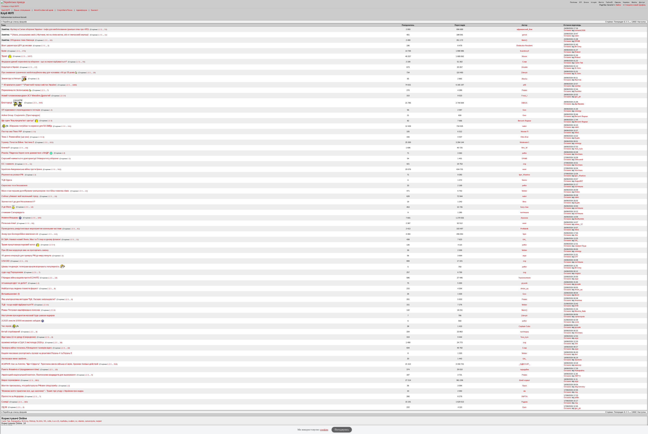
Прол (524, 386)
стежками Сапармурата (13, 212)
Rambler (578, 91)
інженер (578, 365)
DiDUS (524, 103)
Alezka (524, 79)
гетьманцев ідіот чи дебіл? (15, 283)
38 (61, 342)
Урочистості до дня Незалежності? (18, 201)
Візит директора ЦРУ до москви (17, 45)
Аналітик (578, 300)
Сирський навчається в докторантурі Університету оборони (30, 158)
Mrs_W (524, 148)
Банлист (94, 10)
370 (23, 51)
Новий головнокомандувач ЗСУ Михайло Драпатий (26, 95)
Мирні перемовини (11, 380)
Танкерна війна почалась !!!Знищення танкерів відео (27, 348)
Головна (5, 6)
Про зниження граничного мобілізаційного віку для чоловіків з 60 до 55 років (38, 72)
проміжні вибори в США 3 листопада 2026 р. (23, 342)
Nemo (524, 180)
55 (84, 62)
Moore (524, 56)
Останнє (567, 30)
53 (105, 29)
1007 (30, 56)
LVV (576, 257)
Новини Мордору (10, 217)
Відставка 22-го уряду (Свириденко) (19, 337)
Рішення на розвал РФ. (13, 174)
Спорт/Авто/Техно (64, 10)
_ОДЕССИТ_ (524, 364)
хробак (577, 86)
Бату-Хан (524, 207)
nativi (577, 36)
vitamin (81, 421)
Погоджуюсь (342, 429)
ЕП (580, 2)
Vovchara (578, 154)
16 (55, 196)
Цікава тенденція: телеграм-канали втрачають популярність (31, 266)
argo (524, 256)
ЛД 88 (4, 407)
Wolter (524, 191)
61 (78, 229)
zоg (524, 164)
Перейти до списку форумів (15, 22)
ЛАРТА (577, 376)
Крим (4, 51)
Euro (524, 407)
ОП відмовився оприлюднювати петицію (21, 110)
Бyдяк (577, 138)
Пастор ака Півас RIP (12, 131)
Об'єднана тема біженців (22, 40)
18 (68, 348)
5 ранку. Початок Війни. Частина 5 (18, 142)
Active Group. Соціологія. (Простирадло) (21, 115)
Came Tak (579, 63)
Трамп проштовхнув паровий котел (19, 244)
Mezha (634, 2)
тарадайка (524, 369)
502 (59, 169)
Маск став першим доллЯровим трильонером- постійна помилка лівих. (35, 191)
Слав (524, 62)
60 (33, 223)
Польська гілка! (9, 223)
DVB (576, 306)
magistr (578, 273)
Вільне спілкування (22, 10)
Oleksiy (32, 421)
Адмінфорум (81, 10)
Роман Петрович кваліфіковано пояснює (21, 310)
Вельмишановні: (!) (11, 294)
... (630, 22)
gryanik (524, 283)
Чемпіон (626, 2)
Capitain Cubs (524, 326)
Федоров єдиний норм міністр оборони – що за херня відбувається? (34, 62)
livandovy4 (524, 51)
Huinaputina (579, 370)
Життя (601, 2)
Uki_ (524, 239)
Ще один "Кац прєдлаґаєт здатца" (18, 120)
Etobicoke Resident (524, 46)
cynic (577, 322)
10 (56, 369)
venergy (578, 111)
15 (56, 278)
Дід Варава (579, 104)
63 (51, 40)
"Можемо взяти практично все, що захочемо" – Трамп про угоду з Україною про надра (42, 391)
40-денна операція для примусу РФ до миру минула (26, 255)
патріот (99, 421)
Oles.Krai (524, 137)
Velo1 (577, 133)
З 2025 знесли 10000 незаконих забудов (21, 321)
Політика (573, 2)
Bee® (577, 295)
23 (26, 261)
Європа (618, 2)
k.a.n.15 (55, 421)
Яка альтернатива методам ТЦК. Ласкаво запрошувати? (29, 299)
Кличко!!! (6, 148)
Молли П (524, 132)
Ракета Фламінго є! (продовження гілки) (20, 369)
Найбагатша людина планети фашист (20, 288)
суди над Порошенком (12, 272)
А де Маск (6, 207)
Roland (577, 52)
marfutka (63, 421)
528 (115, 364)
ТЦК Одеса (7, 180)
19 (94, 73)
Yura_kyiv (579, 149)
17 (35, 67)
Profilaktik (524, 229)
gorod (524, 35)
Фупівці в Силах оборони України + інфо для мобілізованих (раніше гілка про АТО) (49, 29)
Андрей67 (579, 181)
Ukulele (524, 67)
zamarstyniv (580, 316)
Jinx (576, 235)
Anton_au (524, 288)
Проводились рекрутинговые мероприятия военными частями (31, 228)
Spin (524, 234)
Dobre (577, 192)
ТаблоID (609, 2)
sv (76, 421)
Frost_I (524, 96)
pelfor (524, 153)
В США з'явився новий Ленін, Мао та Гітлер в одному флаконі (31, 239)
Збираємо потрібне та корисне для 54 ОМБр (30, 126)
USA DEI (5, 261)
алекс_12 (579, 224)
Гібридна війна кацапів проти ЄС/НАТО (20, 278)
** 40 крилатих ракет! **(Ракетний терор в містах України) (29, 85)
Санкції (5, 402)
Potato (524, 90)
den (576, 354)
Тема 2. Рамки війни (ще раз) (15, 137)
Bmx (524, 202)
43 (26, 148)
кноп (524, 169)
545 (40, 103)
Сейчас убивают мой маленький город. (20, 196)
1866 (74, 85)
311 (69, 126)
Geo (524, 110)
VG (45, 421)
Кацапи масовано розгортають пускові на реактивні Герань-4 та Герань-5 (37, 353)
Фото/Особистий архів (43, 10)
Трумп (5, 56)
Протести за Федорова (13, 396)
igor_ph (578, 97)
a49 (524, 85)
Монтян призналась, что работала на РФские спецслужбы (30, 385)
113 (55, 234)
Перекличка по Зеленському (15, 90)
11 (105, 35)
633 (51, 142)
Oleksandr (579, 159)
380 (25, 402)
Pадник (524, 402)
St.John (578, 68)
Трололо (578, 360)
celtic (49, 421)
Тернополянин (524, 278)
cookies (324, 429)
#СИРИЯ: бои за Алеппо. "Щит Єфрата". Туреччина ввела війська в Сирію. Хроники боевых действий (50, 364)
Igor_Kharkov (524, 175)
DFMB (577, 41)
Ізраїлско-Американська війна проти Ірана (22, 169)
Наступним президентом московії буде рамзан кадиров (28, 315)
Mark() (524, 40)
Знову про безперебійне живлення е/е (20, 234)
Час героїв (7, 326)
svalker (71, 421)
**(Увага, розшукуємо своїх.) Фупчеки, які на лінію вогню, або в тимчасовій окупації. (49, 35)
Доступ (642, 2)
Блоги (586, 2)
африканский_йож (524, 29)
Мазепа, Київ (580, 311)
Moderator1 (524, 142)
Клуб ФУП (14, 6)
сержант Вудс (580, 246)
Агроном (524, 218)
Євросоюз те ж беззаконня (14, 185)
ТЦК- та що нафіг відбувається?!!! (17, 304)
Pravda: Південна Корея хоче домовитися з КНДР (25, 153)
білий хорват (524, 380)
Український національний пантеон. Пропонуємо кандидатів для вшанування (39, 375)
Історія (593, 2)
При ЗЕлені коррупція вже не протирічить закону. (25, 250)
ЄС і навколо (8, 164)
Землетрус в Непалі (11, 78)
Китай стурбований (11, 331)
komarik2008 (580, 30)
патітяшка (579, 186)
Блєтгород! (7, 103)
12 (86, 191)
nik (524, 391)
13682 (634, 22)
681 (36, 380)
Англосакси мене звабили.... (15, 358)
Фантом (578, 80)
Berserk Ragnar (581, 116)
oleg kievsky (580, 387)
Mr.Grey (578, 47)
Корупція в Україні (10, 67)
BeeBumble (579, 219)
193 (39, 218)
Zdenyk (524, 72)
